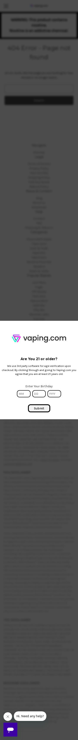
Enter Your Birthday (39, 386)
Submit (39, 408)
